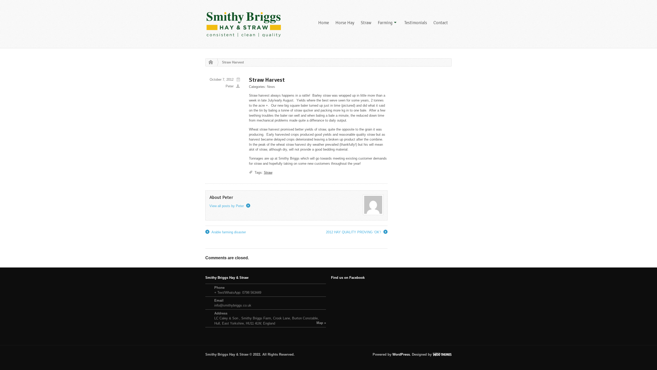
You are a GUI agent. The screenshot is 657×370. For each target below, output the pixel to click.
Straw (366, 22)
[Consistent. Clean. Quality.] (243, 24)
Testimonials (415, 22)
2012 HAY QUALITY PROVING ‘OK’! (356, 232)
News (271, 87)
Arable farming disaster (225, 232)
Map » (321, 323)
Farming (385, 22)
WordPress (401, 354)
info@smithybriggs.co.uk (232, 305)
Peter (230, 86)
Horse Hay (344, 22)
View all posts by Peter (229, 206)
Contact (440, 22)
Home (323, 22)
